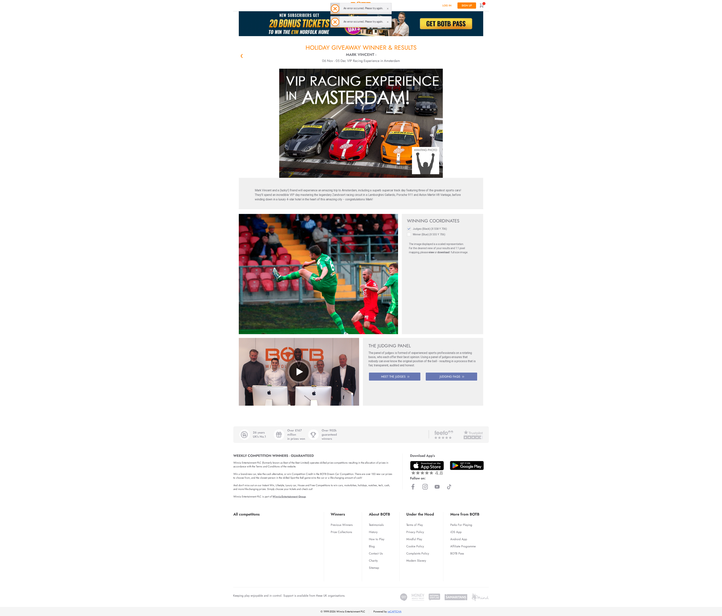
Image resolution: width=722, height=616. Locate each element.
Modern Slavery (416, 560)
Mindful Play (414, 539)
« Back (241, 56)
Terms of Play (414, 525)
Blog (372, 546)
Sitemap (374, 568)
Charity (373, 560)
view (431, 252)
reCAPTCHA (394, 611)
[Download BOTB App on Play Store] (467, 465)
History (373, 532)
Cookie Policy (415, 546)
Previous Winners (342, 525)
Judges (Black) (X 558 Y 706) (430, 228)
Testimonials (376, 525)
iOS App (456, 532)
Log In (446, 5)
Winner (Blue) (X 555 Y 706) (429, 234)
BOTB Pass (457, 553)
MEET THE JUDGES (393, 376)
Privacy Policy (415, 532)
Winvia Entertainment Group (289, 496)
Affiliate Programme (463, 546)
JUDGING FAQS (450, 376)
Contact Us (376, 553)
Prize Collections (341, 532)
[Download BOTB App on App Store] (427, 468)
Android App (458, 539)
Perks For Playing (461, 525)
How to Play (376, 539)
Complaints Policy (417, 553)
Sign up (467, 5)
